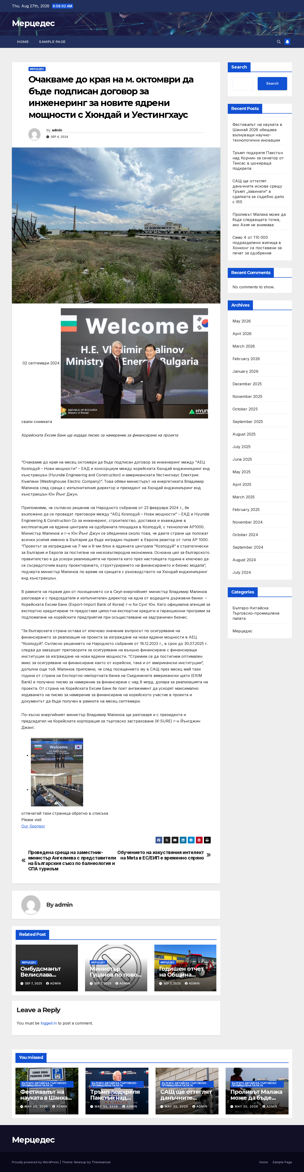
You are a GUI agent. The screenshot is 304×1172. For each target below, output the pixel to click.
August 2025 (244, 434)
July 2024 (242, 572)
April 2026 (242, 333)
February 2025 (246, 509)
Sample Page (52, 42)
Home (22, 42)
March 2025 (244, 497)
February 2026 (246, 358)
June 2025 (242, 459)
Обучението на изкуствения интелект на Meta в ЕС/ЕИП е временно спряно (160, 855)
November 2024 (248, 522)
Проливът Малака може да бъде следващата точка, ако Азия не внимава (259, 219)
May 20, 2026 (37, 1106)
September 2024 (248, 547)
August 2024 (244, 559)
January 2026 (245, 371)
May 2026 (242, 321)
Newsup (80, 1162)
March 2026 (244, 346)
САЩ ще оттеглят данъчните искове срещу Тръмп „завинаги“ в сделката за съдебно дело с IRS (258, 191)
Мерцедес (33, 23)
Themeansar (101, 1162)
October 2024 (245, 534)
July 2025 (242, 446)
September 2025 (248, 421)
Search (239, 67)
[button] (279, 41)
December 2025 (247, 383)
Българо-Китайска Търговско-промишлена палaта (256, 613)
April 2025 (242, 484)
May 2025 (242, 471)
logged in (49, 1023)
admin (57, 130)
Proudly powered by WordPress (36, 1162)
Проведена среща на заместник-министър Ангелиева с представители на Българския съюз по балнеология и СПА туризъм (72, 861)
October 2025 (245, 409)
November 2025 (247, 396)
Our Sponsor (33, 826)
